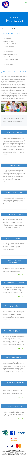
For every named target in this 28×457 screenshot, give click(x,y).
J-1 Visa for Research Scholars (10, 43)
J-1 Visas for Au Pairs (8, 51)
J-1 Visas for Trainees (8, 64)
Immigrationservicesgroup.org (7, 451)
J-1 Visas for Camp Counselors (10, 54)
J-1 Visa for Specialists (9, 46)
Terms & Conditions (11, 450)
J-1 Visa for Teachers (8, 49)
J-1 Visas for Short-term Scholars (11, 59)
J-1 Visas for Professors (9, 56)
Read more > (21, 156)
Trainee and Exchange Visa (13, 28)
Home (3, 28)
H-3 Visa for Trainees (8, 36)
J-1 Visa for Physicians (9, 41)
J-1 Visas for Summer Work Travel (11, 62)
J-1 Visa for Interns (8, 38)
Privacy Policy (17, 450)
